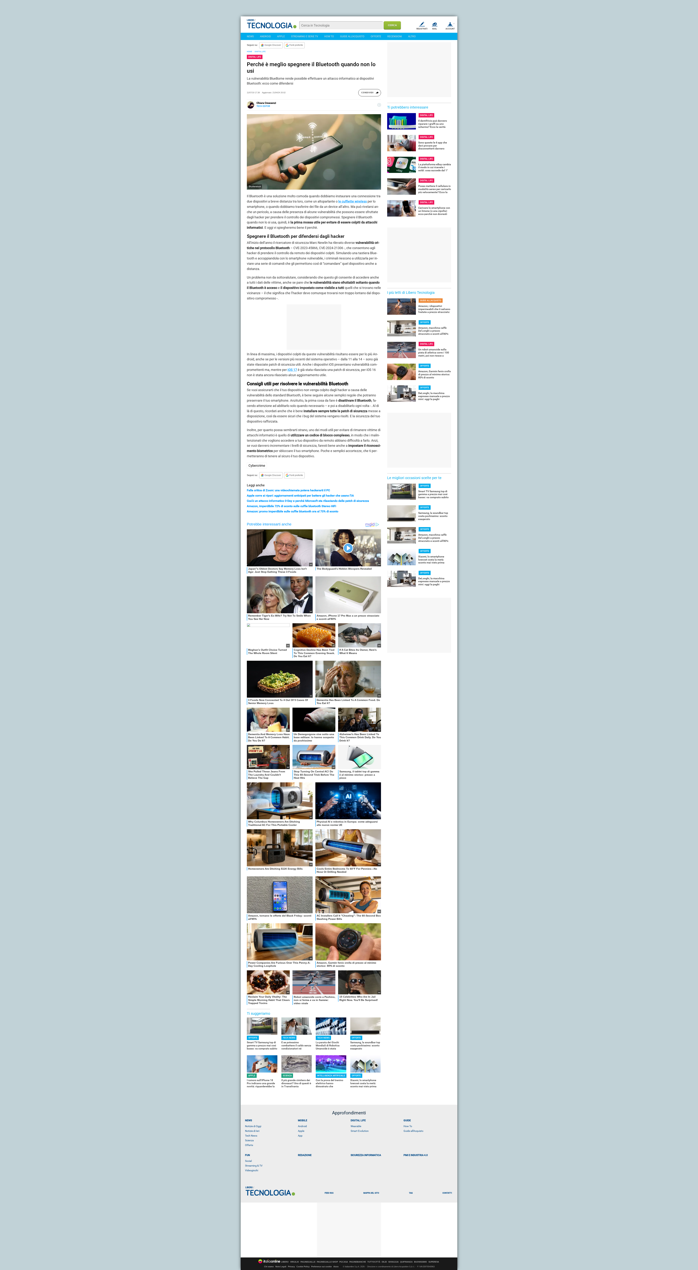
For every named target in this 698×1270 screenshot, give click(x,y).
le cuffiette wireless (352, 201)
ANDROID (265, 36)
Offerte (249, 1145)
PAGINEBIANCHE (357, 1262)
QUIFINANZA (406, 1262)
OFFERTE (376, 36)
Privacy (291, 1266)
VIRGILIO (294, 1262)
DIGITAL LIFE (260, 52)
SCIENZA (287, 1075)
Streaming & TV (253, 1165)
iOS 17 (292, 370)
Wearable (356, 1126)
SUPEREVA (433, 1262)
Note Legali (280, 1266)
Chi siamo (269, 1266)
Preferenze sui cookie (321, 1266)
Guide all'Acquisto (413, 1130)
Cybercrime (256, 465)
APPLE (281, 36)
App (300, 1135)
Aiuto (336, 1266)
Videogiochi (251, 1170)
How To (408, 1126)
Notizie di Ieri (252, 1130)
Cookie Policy (303, 1266)
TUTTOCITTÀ (373, 1262)
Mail (434, 29)
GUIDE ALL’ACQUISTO (430, 300)
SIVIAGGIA (393, 1262)
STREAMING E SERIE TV (304, 36)
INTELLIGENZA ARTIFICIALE (331, 1075)
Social (248, 1160)
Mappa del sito (371, 1193)
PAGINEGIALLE (307, 1262)
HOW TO (329, 36)
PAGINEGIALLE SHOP (327, 1262)
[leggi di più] (379, 105)
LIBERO (285, 1262)
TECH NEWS (289, 1038)
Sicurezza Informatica (366, 1155)
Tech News (251, 1135)
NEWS (250, 36)
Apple (301, 1130)
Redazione (305, 1155)
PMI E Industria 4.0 (416, 1155)
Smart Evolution (360, 1130)
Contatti (447, 1193)
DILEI (384, 1262)
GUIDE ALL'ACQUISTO (352, 36)
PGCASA (343, 1262)
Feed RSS (329, 1193)
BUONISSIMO (420, 1262)
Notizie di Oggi (253, 1126)
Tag (411, 1193)
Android (302, 1126)
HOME (249, 52)
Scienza (249, 1140)
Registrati (422, 29)
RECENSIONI (394, 36)
